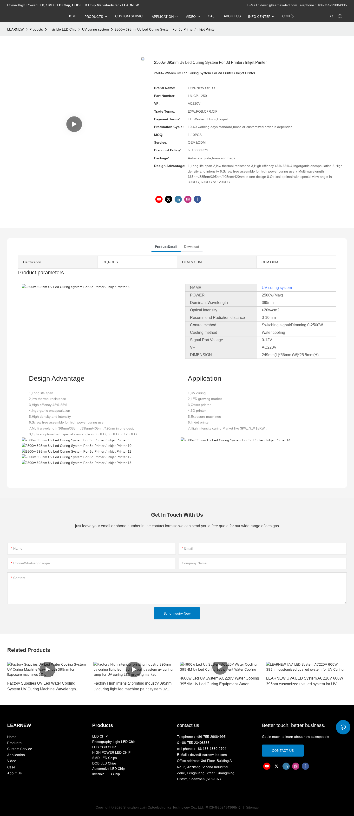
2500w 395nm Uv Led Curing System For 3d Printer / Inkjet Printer (165, 29)
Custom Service (19, 749)
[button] (292, 16)
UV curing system (95, 29)
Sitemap (252, 807)
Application (16, 755)
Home (11, 737)
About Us (14, 773)
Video (11, 761)
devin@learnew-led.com (279, 5)
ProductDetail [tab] (166, 247)
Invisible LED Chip (62, 29)
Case (11, 767)
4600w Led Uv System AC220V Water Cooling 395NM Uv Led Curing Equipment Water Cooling (219, 681)
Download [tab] (191, 247)
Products (36, 29)
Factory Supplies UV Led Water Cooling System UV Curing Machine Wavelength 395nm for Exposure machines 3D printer (42, 686)
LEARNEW (15, 29)
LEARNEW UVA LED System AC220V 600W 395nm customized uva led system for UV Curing (304, 681)
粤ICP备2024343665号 (223, 807)
